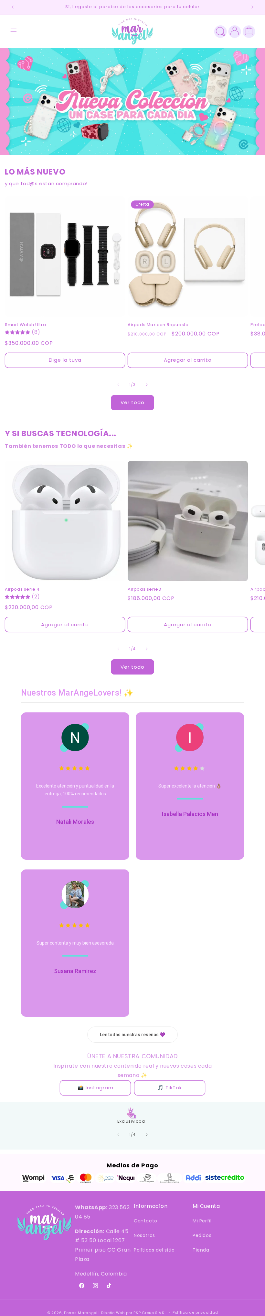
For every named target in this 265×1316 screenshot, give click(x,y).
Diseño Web (113, 1312)
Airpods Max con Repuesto (158, 325)
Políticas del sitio (154, 1250)
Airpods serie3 (144, 589)
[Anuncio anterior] (12, 7)
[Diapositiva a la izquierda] (118, 385)
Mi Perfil (202, 1221)
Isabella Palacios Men (190, 814)
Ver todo (132, 402)
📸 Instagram (95, 1087)
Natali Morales (75, 821)
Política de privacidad (195, 1312)
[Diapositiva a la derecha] (147, 385)
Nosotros (144, 1235)
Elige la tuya (65, 360)
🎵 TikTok (169, 1087)
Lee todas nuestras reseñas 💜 (132, 1034)
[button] (13, 31)
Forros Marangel (81, 1312)
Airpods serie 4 (22, 589)
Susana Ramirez (75, 971)
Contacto (145, 1221)
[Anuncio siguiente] (252, 7)
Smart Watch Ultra (25, 325)
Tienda (201, 1250)
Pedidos (202, 1235)
